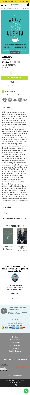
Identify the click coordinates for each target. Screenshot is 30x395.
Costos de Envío (15, 348)
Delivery (5, 213)
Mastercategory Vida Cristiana (11, 8)
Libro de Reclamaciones (15, 351)
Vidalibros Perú (11, 380)
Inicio (2, 8)
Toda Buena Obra (8, 246)
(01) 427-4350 (21, 367)
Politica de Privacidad (15, 340)
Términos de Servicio (15, 343)
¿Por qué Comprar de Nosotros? (12, 218)
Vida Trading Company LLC (15, 382)
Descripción (6, 107)
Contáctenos (15, 337)
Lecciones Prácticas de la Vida (22, 247)
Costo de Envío (7, 207)
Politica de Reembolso (15, 345)
